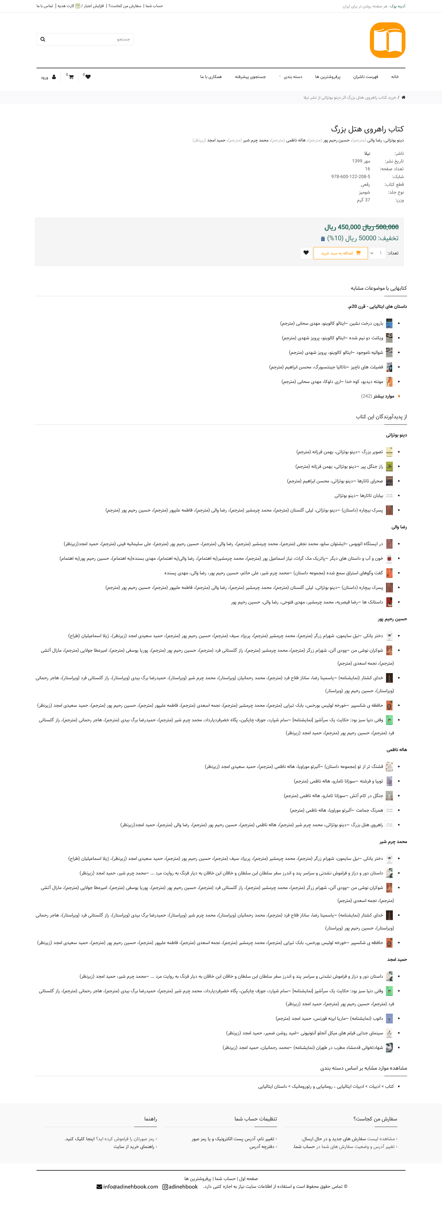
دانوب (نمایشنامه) (367, 1018)
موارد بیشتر (383, 396)
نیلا (367, 153)
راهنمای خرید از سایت (134, 1147)
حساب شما (154, 6)
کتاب (389, 1086)
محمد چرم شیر (256, 140)
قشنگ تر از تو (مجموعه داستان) (354, 767)
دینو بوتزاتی (394, 140)
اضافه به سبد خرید (337, 253)
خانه (395, 76)
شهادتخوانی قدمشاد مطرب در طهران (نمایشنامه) (338, 1048)
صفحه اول (248, 1179)
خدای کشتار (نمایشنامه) (361, 678)
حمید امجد (216, 140)
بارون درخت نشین (366, 323)
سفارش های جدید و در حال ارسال (334, 1139)
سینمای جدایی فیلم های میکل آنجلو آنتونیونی (342, 1033)
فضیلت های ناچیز (367, 367)
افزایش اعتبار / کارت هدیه (81, 6)
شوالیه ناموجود (370, 352)
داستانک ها (373, 602)
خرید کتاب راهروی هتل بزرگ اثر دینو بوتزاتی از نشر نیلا (350, 97)
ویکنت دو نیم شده (366, 338)
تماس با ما (45, 6)
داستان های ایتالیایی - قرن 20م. (377, 306)
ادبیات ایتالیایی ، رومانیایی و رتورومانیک (328, 1086)
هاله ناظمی (296, 140)
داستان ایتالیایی (272, 1086)
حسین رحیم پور (336, 140)
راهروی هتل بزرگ (367, 825)
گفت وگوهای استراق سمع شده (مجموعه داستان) (338, 573)
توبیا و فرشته (372, 781)
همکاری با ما (211, 76)
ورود (45, 77)
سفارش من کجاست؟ (124, 6)
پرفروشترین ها (327, 76)
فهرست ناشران (365, 76)
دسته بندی (293, 76)
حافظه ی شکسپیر (367, 705)
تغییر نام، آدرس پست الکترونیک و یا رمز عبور (233, 1139)
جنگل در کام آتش (367, 796)
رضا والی (374, 140)
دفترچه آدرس (261, 1147)
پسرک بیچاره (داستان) (363, 510)
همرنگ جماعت (370, 810)
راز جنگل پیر (372, 466)
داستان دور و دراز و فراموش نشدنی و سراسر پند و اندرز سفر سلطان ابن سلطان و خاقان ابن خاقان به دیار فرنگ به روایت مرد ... (267, 873)
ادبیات (374, 1086)
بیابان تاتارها (372, 496)
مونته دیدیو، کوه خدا (364, 382)
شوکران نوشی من (367, 650)
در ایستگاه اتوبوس (366, 544)
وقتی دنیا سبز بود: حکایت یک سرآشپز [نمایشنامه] (338, 720)
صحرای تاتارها (371, 481)
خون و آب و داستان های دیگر (357, 558)
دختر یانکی (373, 636)
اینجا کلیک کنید (80, 1139)
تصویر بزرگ (373, 452)
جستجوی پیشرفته (250, 76)
